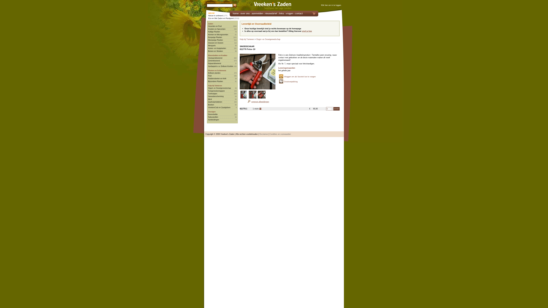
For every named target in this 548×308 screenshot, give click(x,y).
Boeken (211, 105)
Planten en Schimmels (217, 70)
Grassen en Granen (215, 43)
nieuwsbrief (271, 13)
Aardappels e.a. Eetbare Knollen (220, 66)
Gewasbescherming (216, 96)
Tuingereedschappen (216, 91)
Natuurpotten (213, 117)
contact (299, 13)
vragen (289, 13)
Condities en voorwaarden (280, 134)
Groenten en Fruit (215, 26)
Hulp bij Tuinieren (215, 86)
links (281, 13)
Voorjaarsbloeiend (215, 58)
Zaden (210, 24)
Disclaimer (263, 134)
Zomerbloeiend (214, 61)
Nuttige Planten (214, 32)
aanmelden (257, 13)
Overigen (211, 112)
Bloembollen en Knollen (217, 55)
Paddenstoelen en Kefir (217, 78)
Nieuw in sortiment (215, 16)
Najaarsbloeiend (214, 63)
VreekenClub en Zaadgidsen (219, 107)
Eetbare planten (214, 73)
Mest (210, 99)
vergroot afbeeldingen (260, 102)
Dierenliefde (213, 114)
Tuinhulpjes (212, 94)
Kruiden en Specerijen (216, 29)
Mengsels (212, 45)
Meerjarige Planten (215, 40)
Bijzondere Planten (215, 81)
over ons (245, 13)
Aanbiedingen (213, 120)
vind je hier (307, 31)
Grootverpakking (291, 82)
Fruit (209, 76)
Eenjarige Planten (215, 37)
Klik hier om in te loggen (331, 5)
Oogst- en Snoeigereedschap (219, 88)
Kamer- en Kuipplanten (217, 48)
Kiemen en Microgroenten (218, 35)
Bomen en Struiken (215, 51)
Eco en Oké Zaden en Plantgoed (221, 18)
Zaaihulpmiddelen (215, 102)
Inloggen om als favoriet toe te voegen (300, 77)
